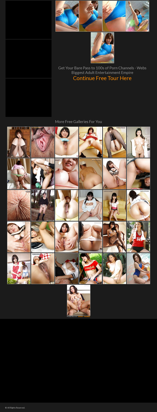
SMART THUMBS (84, 316)
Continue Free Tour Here (102, 78)
